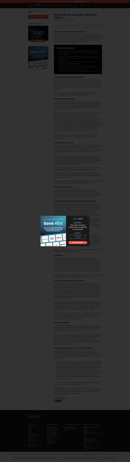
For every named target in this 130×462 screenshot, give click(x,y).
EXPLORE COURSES (78, 242)
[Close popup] (88, 216)
